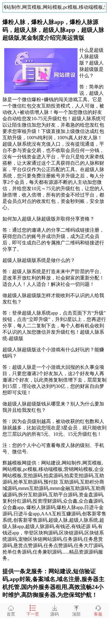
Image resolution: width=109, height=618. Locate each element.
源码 (54, 614)
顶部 (76, 614)
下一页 (32, 614)
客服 (98, 614)
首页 (11, 614)
